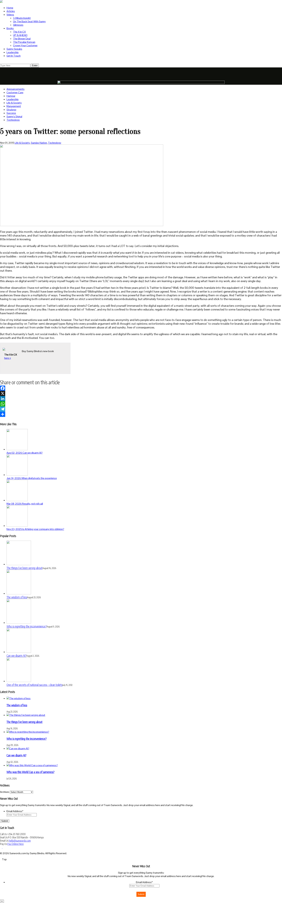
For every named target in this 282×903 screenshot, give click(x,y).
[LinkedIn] (141, 398)
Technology (13, 120)
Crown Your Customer (25, 45)
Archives (4, 792)
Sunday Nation (39, 142)
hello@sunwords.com (20, 840)
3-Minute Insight (22, 18)
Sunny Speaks (14, 49)
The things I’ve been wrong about (24, 568)
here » (7, 358)
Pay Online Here (15, 844)
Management (14, 106)
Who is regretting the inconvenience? (27, 626)
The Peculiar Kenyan (24, 42)
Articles (11, 11)
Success (11, 113)
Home (10, 7)
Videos (10, 14)
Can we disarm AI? (16, 655)
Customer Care (15, 92)
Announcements (15, 89)
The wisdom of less (17, 597)
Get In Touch (14, 55)
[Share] (141, 414)
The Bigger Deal (22, 38)
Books (10, 28)
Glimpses (18, 25)
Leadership (13, 52)
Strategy (11, 109)
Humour (11, 96)
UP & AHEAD (20, 35)
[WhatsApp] (141, 403)
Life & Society (14, 102)
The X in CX (19, 31)
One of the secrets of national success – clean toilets (34, 685)
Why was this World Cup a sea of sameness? (30, 772)
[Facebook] (141, 388)
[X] (141, 393)
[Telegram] (141, 409)
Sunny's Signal (14, 116)
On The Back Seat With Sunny (29, 21)
